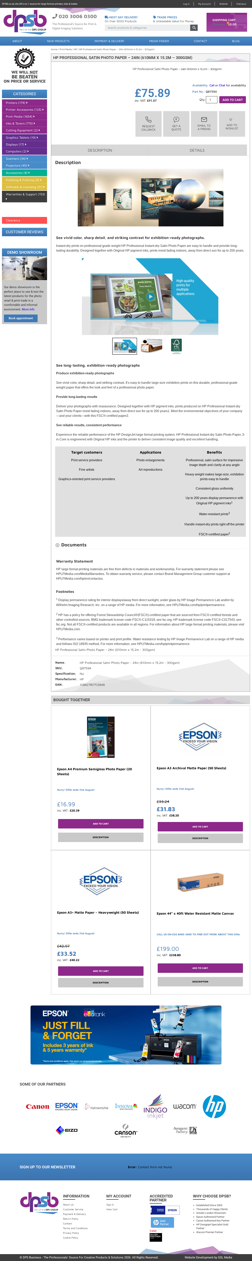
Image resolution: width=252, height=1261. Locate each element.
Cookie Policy (70, 1237)
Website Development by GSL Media (208, 1257)
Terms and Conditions (75, 1228)
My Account (204, 3)
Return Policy (70, 1218)
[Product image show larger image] (150, 197)
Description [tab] (100, 150)
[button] (232, 124)
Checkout (241, 3)
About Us (68, 1204)
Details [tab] (197, 150)
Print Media (66, 49)
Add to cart (232, 99)
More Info (28, 309)
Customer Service (73, 1209)
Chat (222, 85)
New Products (58, 41)
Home (54, 49)
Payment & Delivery (109, 41)
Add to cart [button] (101, 823)
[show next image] (242, 296)
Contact (200, 41)
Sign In (110, 1204)
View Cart (112, 1209)
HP (75, 49)
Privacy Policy (71, 1232)
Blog (236, 41)
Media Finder (159, 41)
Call (211, 85)
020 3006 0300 (78, 16)
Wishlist (223, 3)
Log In (186, 3)
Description (101, 837)
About (17, 41)
